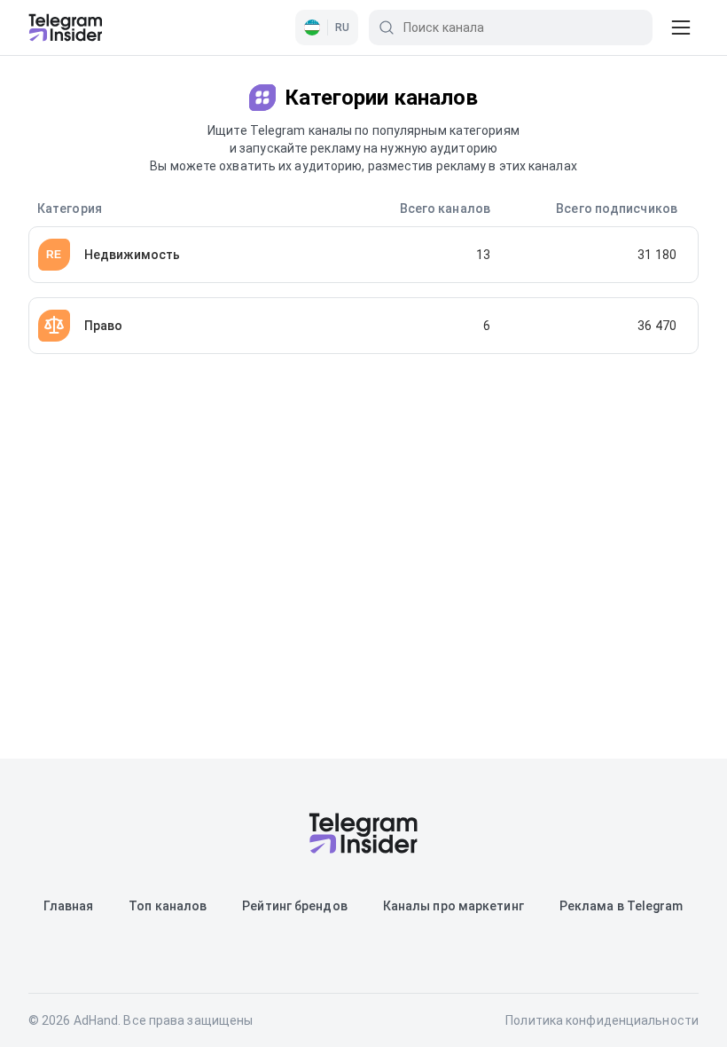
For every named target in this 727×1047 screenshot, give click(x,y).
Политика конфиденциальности (602, 1020)
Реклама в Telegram (621, 906)
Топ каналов (168, 906)
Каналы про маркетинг (453, 906)
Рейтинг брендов (295, 906)
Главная (68, 906)
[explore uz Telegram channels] (65, 27)
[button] (326, 27)
